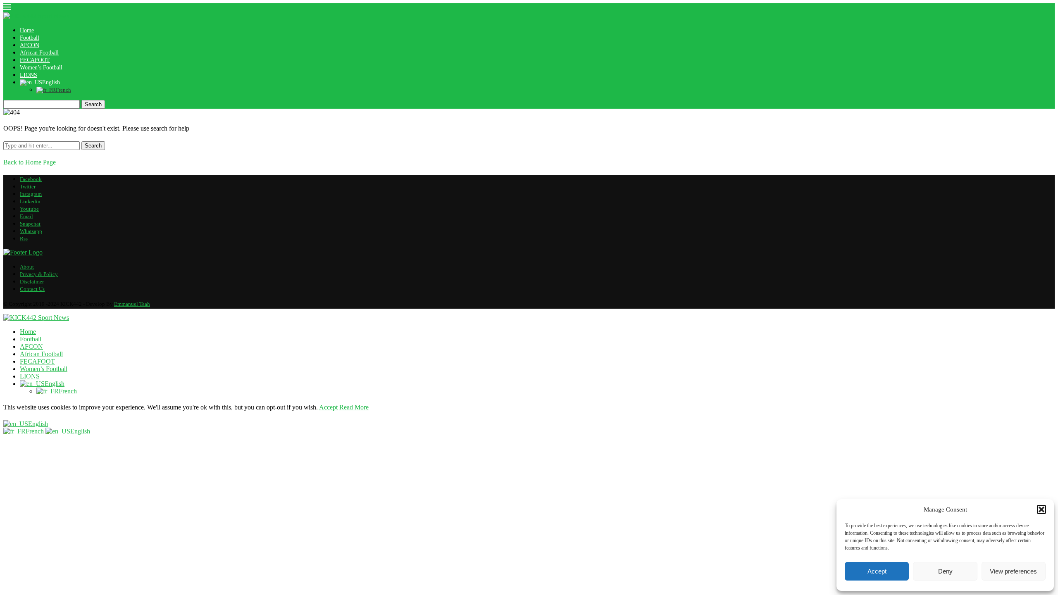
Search (93, 104)
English (38, 423)
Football (29, 38)
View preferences (1013, 571)
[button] (1041, 509)
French (35, 431)
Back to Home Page (29, 162)
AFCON (29, 45)
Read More (354, 407)
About (27, 267)
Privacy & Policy (39, 274)
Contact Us (32, 289)
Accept (876, 571)
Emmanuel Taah (132, 304)
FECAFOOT (35, 60)
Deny (945, 571)
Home (27, 30)
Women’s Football (41, 67)
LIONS (28, 75)
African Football (39, 53)
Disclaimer (32, 281)
